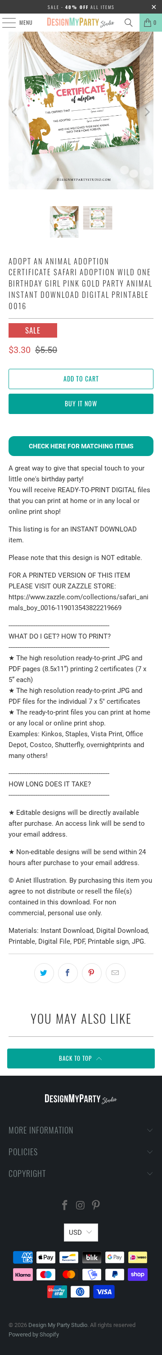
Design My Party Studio (57, 1325)
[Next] (147, 112)
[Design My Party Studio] (81, 23)
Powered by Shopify (34, 1334)
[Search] (128, 23)
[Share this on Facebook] (68, 973)
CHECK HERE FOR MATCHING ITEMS (81, 446)
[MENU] (4, 23)
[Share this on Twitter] (44, 973)
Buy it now (81, 403)
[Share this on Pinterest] (92, 973)
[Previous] (15, 112)
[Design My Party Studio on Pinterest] (96, 1206)
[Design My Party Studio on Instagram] (80, 1206)
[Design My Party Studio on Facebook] (65, 1206)
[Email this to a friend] (116, 973)
